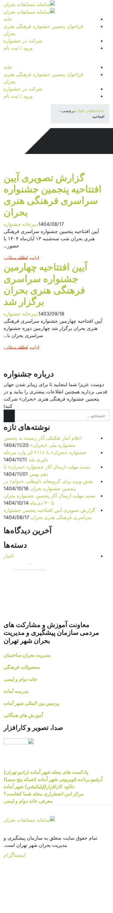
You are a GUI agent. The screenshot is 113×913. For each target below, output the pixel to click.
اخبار (8, 556)
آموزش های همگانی (23, 715)
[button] (5, 60)
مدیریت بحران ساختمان (27, 655)
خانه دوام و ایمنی (20, 679)
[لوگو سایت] (29, 4)
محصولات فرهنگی (22, 667)
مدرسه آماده (16, 691)
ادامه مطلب (16, 258)
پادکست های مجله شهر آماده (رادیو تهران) (46, 772)
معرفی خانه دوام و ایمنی (28, 801)
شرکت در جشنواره (23, 41)
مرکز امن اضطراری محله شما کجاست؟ (44, 794)
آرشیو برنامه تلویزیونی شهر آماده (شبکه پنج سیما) (53, 779)
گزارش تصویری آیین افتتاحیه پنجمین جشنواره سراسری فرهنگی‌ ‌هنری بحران (53, 195)
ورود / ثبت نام (18, 48)
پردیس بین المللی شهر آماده (31, 703)
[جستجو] (9, 416)
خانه (8, 19)
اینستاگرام (15, 855)
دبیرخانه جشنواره (21, 224)
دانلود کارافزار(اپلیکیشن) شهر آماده (39, 786)
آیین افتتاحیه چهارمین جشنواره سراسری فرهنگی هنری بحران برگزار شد (45, 284)
